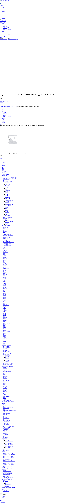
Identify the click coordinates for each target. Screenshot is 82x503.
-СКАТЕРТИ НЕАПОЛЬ (7, 245)
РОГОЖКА (5, 375)
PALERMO (5, 270)
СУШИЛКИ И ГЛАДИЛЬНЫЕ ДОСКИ (7, 468)
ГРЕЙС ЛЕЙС (5, 296)
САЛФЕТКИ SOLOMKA (9, 443)
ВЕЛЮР (4, 383)
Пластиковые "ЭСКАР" (6, 237)
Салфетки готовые (6, 439)
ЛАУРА (4, 308)
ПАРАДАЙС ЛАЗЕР (6, 323)
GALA (4, 262)
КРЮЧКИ (3, 403)
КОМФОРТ (5, 388)
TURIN (4, 280)
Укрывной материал (8, 485)
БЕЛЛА (4, 287)
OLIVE (4, 269)
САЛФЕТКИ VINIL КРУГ (9, 446)
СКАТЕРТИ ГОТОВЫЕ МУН (7, 460)
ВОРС (4, 385)
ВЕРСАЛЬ (4, 290)
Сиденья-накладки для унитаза (7, 217)
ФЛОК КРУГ (5, 378)
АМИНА (4, 285)
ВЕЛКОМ (4, 382)
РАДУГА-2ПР (7, 211)
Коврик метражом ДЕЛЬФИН (7, 364)
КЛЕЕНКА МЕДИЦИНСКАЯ (6, 345)
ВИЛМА (4, 292)
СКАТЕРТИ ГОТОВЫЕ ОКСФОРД (8, 462)
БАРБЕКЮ (5, 480)
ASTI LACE (5, 250)
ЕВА (4, 301)
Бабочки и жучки (5, 227)
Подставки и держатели (6, 413)
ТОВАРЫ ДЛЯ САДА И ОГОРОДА (7, 479)
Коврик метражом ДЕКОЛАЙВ (8, 362)
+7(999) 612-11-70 (2, 5)
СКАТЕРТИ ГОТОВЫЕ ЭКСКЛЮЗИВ (9, 466)
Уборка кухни (5, 490)
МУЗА (4, 316)
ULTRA (6, 189)
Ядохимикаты (7, 486)
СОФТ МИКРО (7, 215)
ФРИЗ (4, 431)
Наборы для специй (6, 409)
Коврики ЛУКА (5, 350)
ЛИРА (4, 311)
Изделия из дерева (4, 498)
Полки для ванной (6, 216)
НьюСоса (6, 208)
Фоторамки (5, 231)
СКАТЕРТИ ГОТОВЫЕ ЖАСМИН (8, 458)
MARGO (4, 267)
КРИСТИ (4, 306)
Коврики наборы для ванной (7, 181)
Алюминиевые (5, 233)
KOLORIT (4, 265)
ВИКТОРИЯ (5, 291)
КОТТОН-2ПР (7, 202)
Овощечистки (5, 411)
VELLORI (3, 172)
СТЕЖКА (4, 377)
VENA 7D (4, 282)
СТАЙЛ (4, 334)
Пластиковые (5, 236)
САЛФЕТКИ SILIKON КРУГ (9, 442)
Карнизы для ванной (6, 179)
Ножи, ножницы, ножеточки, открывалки (9, 410)
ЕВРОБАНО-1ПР (7, 198)
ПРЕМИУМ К (5, 392)
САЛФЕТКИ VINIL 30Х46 (9, 444)
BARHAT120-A (7, 355)
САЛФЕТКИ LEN (7, 440)
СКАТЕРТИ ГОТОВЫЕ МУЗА (8, 459)
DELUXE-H (5, 256)
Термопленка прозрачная (7, 471)
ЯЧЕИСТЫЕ (5, 399)
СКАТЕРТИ (5, 115)
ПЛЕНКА (6, 483)
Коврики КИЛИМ (6, 349)
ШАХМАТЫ (5, 379)
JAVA (2, 167)
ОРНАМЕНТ (7, 209)
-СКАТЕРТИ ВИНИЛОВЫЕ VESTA (8, 242)
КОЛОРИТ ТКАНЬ (6, 305)
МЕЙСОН (4, 314)
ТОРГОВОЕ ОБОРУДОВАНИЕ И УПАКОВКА (9, 487)
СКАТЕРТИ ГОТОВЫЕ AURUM (8, 452)
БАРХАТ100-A (7, 359)
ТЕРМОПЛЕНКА (6, 27)
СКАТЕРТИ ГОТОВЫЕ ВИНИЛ (8, 456)
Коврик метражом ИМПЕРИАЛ (8, 365)
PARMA (4, 272)
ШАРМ (4, 341)
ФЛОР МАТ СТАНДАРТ (14, 39)
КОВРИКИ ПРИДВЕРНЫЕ (6, 39)
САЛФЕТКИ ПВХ (8, 447)
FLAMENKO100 (5, 352)
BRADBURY (4, 165)
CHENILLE (7, 182)
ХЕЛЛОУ (4, 398)
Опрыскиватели (7, 482)
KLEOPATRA (7, 185)
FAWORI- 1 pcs (7, 184)
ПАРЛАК (4, 324)
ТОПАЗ (4, 337)
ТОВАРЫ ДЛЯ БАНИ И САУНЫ (7, 472)
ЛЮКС (6, 203)
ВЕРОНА (4, 289)
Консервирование (6, 408)
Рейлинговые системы (6, 416)
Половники (5, 414)
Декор (4, 228)
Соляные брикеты (6, 476)
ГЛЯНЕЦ (4, 295)
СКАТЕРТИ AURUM (6, 331)
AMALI (4, 248)
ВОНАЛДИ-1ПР (7, 196)
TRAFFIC (4, 381)
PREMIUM (5, 274)
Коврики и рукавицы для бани (7, 473)
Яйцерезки (5, 422)
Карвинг (4, 406)
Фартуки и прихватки (6, 420)
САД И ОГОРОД (5, 481)
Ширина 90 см (5, 437)
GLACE (4, 263)
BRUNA (4, 253)
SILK (4, 275)
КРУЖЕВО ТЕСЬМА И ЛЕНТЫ (6, 402)
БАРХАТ (4, 367)
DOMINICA (5, 258)
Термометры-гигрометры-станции (8, 477)
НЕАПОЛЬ (5, 317)
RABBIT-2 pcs (7, 186)
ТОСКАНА (5, 338)
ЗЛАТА (4, 303)
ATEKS (3, 164)
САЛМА (4, 329)
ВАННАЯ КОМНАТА (5, 175)
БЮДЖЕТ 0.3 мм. (6, 428)
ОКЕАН (6, 223)
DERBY (4, 257)
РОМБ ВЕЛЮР (5, 376)
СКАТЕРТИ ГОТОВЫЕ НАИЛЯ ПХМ (9, 461)
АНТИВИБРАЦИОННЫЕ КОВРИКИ (7, 173)
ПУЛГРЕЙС (5, 326)
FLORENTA (5, 261)
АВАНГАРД (7, 191)
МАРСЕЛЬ (5, 313)
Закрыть (1, 124)
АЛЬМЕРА (5, 283)
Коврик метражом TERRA (7, 353)
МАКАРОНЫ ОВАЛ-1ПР (9, 204)
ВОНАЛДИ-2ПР (7, 197)
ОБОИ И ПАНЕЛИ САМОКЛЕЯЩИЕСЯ (8, 426)
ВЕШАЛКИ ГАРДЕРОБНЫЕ (6, 225)
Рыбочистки (5, 417)
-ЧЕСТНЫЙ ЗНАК (6, 112)
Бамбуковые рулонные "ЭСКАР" (8, 235)
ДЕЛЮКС (4, 300)
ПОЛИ (4, 325)
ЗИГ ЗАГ (4, 387)
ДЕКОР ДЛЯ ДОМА (5, 226)
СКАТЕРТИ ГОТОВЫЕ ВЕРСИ (8, 455)
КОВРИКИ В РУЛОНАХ (7, 29)
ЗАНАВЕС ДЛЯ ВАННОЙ (9, 221)
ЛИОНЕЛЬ (5, 310)
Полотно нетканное (4, 438)
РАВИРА (4, 327)
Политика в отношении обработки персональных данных (8, 106)
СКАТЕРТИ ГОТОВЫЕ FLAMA (8, 453)
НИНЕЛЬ (4, 319)
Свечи (4, 230)
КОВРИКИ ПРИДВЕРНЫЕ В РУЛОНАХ (8, 401)
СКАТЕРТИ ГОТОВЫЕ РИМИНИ (8, 464)
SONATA (4, 277)
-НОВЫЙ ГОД (4, 162)
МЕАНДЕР (5, 389)
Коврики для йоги (6, 348)
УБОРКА (3, 489)
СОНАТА (6, 214)
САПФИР (4, 330)
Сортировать (3, 467)
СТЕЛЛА (4, 335)
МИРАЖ (6, 207)
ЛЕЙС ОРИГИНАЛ (6, 309)
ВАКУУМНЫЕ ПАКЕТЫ (5, 174)
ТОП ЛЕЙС (5, 336)
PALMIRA (4, 271)
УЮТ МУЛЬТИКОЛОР (6, 396)
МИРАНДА (7, 222)
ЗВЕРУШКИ (5, 368)
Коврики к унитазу (6, 180)
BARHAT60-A (7, 356)
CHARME (4, 255)
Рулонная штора (5, 238)
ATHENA (4, 251)
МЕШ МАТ (5, 390)
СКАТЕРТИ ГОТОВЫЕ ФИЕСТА (8, 465)
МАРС (6, 206)
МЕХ (4, 372)
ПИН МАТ (5, 391)
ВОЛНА (4, 384)
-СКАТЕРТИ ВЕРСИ (6, 241)
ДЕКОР (4, 298)
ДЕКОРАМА (5, 299)
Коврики (3, 497)
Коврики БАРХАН (6, 346)
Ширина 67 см (5, 436)
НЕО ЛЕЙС (5, 318)
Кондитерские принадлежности (8, 407)
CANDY (4, 254)
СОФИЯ (4, 333)
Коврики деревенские (6, 347)
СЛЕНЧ (6, 213)
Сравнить (3, 122)
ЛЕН (4, 370)
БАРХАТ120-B (7, 361)
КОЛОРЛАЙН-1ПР (8, 201)
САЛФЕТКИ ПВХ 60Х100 (9, 448)
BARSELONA (5, 252)
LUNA (3, 169)
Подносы (4, 412)
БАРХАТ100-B (7, 360)
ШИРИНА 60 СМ (6, 435)
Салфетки (3, 496)
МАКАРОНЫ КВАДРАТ (7, 371)
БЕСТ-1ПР (6, 194)
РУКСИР (4, 328)
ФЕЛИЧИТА (5, 339)
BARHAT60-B (7, 357)
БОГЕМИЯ (5, 288)
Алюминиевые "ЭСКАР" (7, 234)
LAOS (3, 168)
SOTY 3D (6, 187)
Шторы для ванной (6, 218)
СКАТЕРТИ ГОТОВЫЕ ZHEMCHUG (9, 454)
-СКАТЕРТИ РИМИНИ (6, 246)
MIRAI (3, 170)
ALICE (3, 163)
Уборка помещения (6, 491)
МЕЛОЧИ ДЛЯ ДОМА (5, 423)
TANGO (4, 278)
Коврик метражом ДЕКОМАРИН (8, 363)
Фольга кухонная (5, 434)
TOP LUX (4, 279)
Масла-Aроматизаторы (6, 474)
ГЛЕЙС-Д (4, 293)
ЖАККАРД (5, 302)
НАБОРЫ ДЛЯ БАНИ (6, 475)
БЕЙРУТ (6, 193)
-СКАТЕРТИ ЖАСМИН (7, 243)
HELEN (4, 470)
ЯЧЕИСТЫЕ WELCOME (7, 400)
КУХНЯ (3, 404)
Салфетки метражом (6, 450)
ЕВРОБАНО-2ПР (7, 199)
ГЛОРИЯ (4, 294)
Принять (1, 126)
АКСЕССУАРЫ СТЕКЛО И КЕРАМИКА (9, 178)
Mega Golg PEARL (6, 268)
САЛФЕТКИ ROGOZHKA (9, 441)
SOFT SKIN (5, 276)
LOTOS (4, 266)
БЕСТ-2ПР (6, 195)
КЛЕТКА (4, 369)
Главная (1, 39)
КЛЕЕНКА (5, 26)
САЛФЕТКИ (5, 28)
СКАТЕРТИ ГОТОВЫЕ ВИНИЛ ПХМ (9, 457)
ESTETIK (4, 260)
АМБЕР (4, 284)
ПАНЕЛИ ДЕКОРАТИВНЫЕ (6, 427)
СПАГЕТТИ (5, 393)
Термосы (4, 419)
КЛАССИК (5, 304)
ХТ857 (6, 224)
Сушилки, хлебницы (6, 418)
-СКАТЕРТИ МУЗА (6, 244)
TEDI (6, 188)
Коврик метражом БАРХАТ (7, 354)
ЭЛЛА (4, 343)
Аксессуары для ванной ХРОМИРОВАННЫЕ (10, 177)
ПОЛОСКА (7, 210)
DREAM (6, 183)
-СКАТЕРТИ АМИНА (6, 240)
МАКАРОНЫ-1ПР (8, 205)
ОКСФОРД (5, 320)
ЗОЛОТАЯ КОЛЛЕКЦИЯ (9, 200)
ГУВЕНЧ (4, 297)
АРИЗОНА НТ (5, 286)
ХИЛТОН (4, 340)
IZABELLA (5, 264)
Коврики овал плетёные (6, 351)
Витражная (5, 432)
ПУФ (4, 374)
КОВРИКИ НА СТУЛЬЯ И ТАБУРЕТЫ (7, 366)
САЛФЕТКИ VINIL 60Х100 (9, 445)
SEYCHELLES (4, 171)
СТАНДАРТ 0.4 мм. (6, 429)
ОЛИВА (4, 321)
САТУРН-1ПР (7, 212)
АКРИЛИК (6, 192)
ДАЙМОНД (7, 220)
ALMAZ (4, 247)
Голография (5, 433)
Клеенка (3, 495)
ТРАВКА (4, 394)
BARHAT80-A (7, 358)
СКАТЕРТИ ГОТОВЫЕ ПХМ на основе (9, 463)
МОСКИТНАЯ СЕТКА (5, 424)
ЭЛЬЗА (4, 344)
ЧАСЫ (4, 232)
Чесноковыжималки (6, 421)
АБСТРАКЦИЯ (7, 190)
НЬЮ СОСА (5, 373)
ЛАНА (4, 307)
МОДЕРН (4, 315)
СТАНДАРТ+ (5, 430)
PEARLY (4, 273)
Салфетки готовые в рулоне (7, 449)
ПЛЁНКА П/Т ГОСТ (8, 484)
